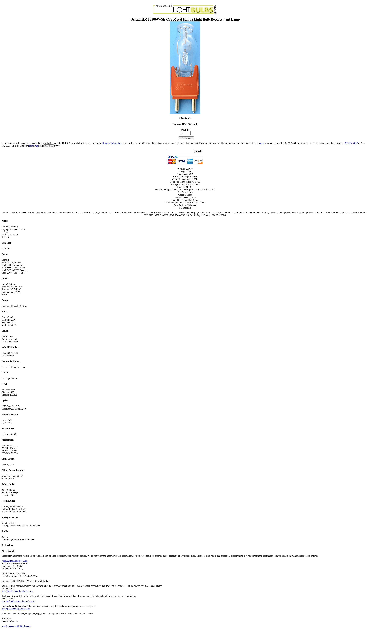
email (261, 143)
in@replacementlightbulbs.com (16, 608)
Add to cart (186, 138)
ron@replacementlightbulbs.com (16, 626)
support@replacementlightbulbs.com (18, 601)
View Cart (49, 146)
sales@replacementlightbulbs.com (17, 591)
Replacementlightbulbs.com (14, 560)
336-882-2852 (351, 143)
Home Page (33, 146)
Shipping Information (112, 143)
